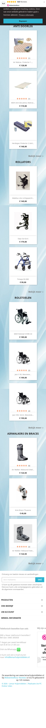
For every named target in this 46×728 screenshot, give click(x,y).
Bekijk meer (36, 156)
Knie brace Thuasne (23, 510)
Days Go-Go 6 (23, 239)
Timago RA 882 (23, 279)
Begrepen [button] (23, 21)
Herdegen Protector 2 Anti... (23, 143)
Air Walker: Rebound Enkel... (23, 470)
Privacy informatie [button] (26, 15)
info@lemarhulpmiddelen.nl (17, 657)
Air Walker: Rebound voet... (23, 551)
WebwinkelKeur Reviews (15, 677)
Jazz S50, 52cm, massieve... (23, 415)
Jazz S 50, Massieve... (23, 374)
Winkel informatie (11, 618)
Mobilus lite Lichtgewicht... (23, 198)
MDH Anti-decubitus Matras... (23, 103)
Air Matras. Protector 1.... (23, 62)
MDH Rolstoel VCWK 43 (23, 334)
